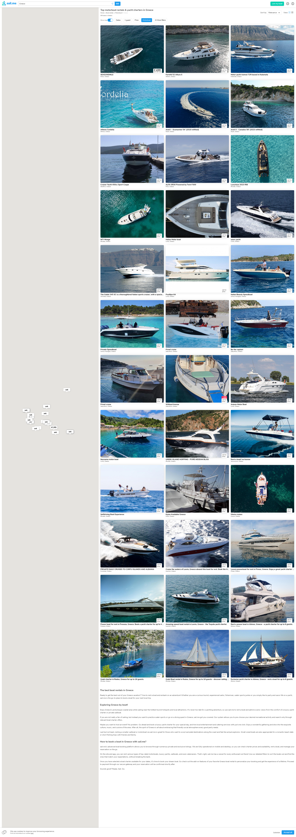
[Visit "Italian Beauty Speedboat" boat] (262, 269)
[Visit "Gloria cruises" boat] (262, 489)
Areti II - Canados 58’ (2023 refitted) (247, 130)
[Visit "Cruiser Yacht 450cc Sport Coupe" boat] (132, 159)
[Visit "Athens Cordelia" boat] (132, 104)
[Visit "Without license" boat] (197, 379)
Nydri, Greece (170, 131)
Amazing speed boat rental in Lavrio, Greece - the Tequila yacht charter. (196, 624)
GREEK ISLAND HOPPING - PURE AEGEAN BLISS (187, 459)
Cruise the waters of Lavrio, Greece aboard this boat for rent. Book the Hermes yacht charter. (197, 569)
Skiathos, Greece (105, 186)
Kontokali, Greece (105, 571)
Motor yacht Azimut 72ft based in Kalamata (249, 75)
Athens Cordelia (107, 130)
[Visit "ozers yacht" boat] (262, 214)
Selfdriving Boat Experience (112, 514)
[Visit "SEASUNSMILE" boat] (132, 49)
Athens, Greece (170, 76)
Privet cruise (171, 349)
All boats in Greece (106, 15)
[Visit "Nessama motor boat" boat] (132, 434)
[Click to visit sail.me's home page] (9, 3)
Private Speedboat (108, 349)
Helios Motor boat (173, 239)
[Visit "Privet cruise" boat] (197, 324)
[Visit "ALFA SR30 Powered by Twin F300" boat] (197, 159)
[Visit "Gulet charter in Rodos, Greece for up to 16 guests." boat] (132, 653)
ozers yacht (235, 239)
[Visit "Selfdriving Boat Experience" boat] (132, 489)
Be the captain (237, 349)
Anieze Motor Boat (239, 404)
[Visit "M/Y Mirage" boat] (132, 214)
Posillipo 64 (171, 294)
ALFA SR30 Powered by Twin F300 (181, 185)
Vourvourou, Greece (237, 461)
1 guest (127, 20)
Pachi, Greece (170, 516)
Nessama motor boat (109, 459)
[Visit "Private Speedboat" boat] (132, 324)
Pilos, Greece (170, 186)
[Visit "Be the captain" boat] (262, 324)
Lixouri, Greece (235, 516)
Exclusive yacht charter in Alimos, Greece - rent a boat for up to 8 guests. (262, 679)
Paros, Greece (104, 76)
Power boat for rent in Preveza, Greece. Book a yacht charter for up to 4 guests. (132, 624)
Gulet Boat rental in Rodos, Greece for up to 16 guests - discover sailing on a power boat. (197, 679)
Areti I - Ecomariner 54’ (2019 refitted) (182, 130)
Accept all (288, 832)
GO (117, 3)
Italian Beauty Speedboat (242, 294)
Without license (172, 404)
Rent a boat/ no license (240, 459)
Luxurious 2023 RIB (239, 185)
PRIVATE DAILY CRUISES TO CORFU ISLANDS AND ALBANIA (127, 569)
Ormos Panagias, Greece (238, 296)
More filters (161, 20)
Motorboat (118, 13)
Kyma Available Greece (176, 514)
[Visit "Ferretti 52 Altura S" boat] (197, 49)
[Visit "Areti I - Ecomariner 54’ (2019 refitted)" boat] (197, 104)
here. (32, 833)
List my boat (277, 3)
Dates (118, 20)
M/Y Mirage (105, 239)
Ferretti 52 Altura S (174, 75)
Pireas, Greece (235, 571)
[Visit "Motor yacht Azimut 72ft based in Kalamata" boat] (262, 49)
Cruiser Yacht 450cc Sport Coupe (114, 185)
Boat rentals (109, 13)
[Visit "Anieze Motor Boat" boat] (262, 379)
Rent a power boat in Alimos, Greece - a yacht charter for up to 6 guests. (262, 624)
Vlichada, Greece (105, 296)
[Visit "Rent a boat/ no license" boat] (262, 434)
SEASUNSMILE (106, 75)
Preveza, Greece (105, 626)
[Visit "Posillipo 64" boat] (197, 269)
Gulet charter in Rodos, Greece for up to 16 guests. (122, 679)
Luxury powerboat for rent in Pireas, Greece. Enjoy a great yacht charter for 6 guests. (262, 569)
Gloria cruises (236, 514)
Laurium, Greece (171, 571)
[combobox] (66, 4)
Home (102, 13)
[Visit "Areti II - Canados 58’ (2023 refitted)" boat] (262, 104)
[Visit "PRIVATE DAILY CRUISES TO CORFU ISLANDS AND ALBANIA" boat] (132, 544)
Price (137, 20)
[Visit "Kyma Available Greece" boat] (197, 489)
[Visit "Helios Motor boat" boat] (197, 214)
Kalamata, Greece (236, 76)
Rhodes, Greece (235, 186)
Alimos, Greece (105, 131)
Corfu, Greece (170, 241)
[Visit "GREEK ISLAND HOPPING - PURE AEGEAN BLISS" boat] (197, 434)
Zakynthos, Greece (171, 351)
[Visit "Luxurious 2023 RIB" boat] (262, 159)
